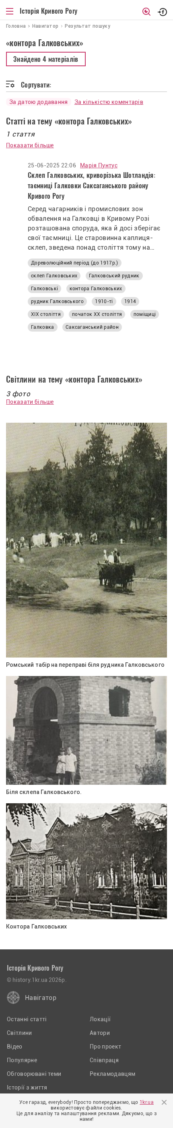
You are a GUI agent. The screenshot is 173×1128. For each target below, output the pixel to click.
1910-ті (104, 301)
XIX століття (46, 314)
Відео (15, 1046)
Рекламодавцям (112, 1074)
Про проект (105, 1046)
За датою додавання (38, 102)
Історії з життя (27, 1087)
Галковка (42, 327)
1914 (130, 301)
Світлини (19, 1033)
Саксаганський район (92, 327)
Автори (100, 1033)
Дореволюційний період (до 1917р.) (74, 263)
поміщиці (145, 314)
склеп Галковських (54, 276)
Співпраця (104, 1060)
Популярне (22, 1060)
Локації (100, 1019)
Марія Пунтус (98, 165)
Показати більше (30, 145)
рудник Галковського (57, 301)
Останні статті (27, 1019)
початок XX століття (97, 314)
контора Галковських (96, 288)
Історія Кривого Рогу (48, 11)
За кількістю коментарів (108, 102)
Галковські (44, 288)
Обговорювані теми (34, 1074)
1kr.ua (147, 1102)
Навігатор (40, 998)
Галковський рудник (114, 276)
